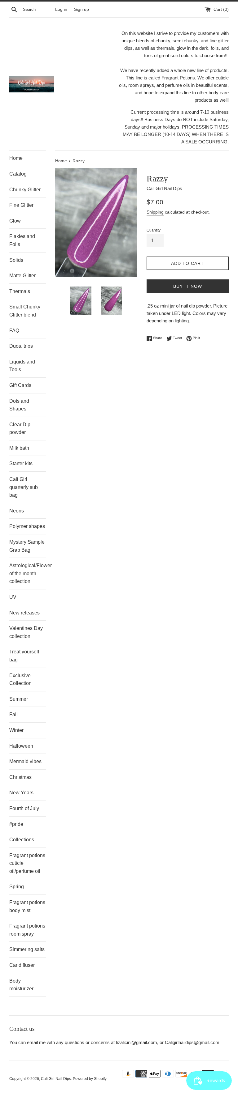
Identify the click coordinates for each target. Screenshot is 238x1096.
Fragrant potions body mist (27, 906)
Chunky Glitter (25, 189)
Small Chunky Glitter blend (24, 310)
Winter (16, 730)
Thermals (19, 291)
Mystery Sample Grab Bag (27, 546)
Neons (16, 510)
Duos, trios (21, 346)
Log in (61, 9)
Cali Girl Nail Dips (56, 1079)
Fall (13, 714)
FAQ (14, 330)
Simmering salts (27, 949)
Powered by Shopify (90, 1079)
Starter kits (21, 463)
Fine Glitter (21, 205)
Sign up (81, 9)
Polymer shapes (27, 526)
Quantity (154, 230)
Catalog (18, 173)
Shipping (155, 212)
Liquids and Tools (22, 365)
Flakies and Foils (22, 240)
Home (16, 158)
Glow (15, 220)
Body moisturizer (21, 985)
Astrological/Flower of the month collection (27, 573)
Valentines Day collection (26, 632)
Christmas (20, 777)
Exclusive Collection (20, 679)
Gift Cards (20, 385)
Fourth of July (24, 808)
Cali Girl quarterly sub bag (23, 487)
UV (12, 597)
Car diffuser (22, 965)
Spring (16, 886)
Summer (18, 699)
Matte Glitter (22, 275)
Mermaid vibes (25, 761)
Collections (21, 839)
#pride (16, 824)
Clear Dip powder (19, 428)
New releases (24, 612)
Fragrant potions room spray (27, 930)
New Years (21, 792)
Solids (16, 260)
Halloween (21, 746)
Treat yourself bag (24, 655)
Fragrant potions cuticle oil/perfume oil (27, 863)
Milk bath (19, 448)
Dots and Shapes (19, 405)
